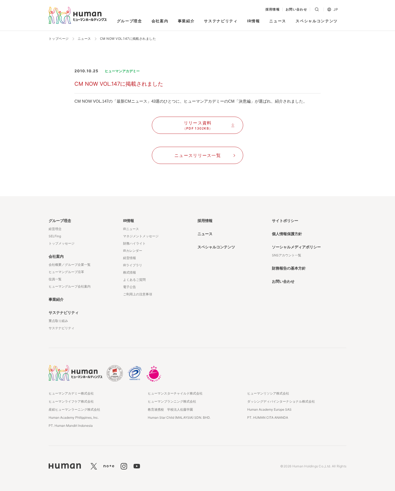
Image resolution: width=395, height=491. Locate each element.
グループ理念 (129, 21)
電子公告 (129, 287)
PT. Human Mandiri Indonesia (71, 426)
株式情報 (129, 272)
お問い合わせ (296, 9)
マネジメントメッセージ (141, 236)
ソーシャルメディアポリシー (296, 247)
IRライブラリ (132, 265)
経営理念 (55, 229)
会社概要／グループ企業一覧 (70, 265)
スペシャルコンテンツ (317, 21)
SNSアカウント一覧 (286, 255)
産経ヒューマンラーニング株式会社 (74, 409)
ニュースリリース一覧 (197, 155)
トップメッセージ (61, 243)
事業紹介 (186, 21)
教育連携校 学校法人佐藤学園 (170, 409)
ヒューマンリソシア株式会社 (268, 393)
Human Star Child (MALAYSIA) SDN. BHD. (179, 417)
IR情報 (253, 21)
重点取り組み (58, 321)
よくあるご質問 (134, 280)
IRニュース (131, 229)
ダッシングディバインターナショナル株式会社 (281, 401)
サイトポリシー (285, 220)
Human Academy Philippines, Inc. (74, 417)
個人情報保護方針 (287, 233)
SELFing (55, 236)
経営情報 (129, 258)
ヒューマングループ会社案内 (70, 286)
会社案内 (160, 21)
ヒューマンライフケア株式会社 (71, 401)
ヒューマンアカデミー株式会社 (71, 393)
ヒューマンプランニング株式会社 (172, 401)
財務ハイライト (134, 243)
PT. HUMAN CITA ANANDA (267, 417)
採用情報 (272, 9)
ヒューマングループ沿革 (66, 272)
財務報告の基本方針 (289, 268)
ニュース (277, 21)
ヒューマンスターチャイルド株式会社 (175, 393)
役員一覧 (55, 279)
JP (335, 9)
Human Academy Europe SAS (269, 409)
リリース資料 (198, 125)
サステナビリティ (221, 21)
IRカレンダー (132, 251)
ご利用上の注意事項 (137, 294)
